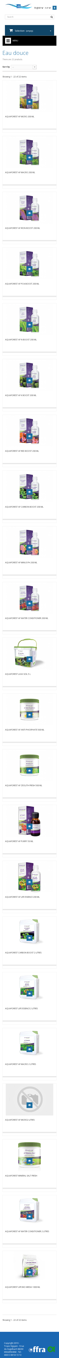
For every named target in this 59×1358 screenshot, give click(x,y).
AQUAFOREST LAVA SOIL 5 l (18, 674)
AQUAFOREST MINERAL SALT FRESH (21, 1175)
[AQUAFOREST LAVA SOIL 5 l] (29, 654)
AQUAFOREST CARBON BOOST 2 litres (23, 952)
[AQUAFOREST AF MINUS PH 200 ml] (29, 542)
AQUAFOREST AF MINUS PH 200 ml (21, 562)
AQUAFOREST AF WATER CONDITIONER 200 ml (26, 618)
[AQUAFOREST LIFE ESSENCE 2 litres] (29, 988)
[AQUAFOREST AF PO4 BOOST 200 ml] (29, 263)
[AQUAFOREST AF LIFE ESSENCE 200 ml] (29, 877)
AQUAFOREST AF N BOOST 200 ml (21, 339)
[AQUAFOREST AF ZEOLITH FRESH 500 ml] (29, 765)
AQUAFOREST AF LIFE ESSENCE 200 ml (22, 897)
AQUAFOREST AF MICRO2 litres (20, 1119)
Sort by (6, 66)
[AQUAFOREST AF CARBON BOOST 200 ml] (29, 486)
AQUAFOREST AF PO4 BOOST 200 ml (22, 283)
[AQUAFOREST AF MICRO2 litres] (29, 1099)
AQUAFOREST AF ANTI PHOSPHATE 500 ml (24, 729)
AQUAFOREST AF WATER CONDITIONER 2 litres (27, 1231)
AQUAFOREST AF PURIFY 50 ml (19, 841)
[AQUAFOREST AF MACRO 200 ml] (29, 152)
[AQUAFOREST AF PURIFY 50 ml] (29, 821)
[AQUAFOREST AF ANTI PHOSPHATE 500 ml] (29, 709)
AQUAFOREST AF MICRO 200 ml (19, 116)
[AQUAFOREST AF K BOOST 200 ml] (29, 375)
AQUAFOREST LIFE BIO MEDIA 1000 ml (22, 1287)
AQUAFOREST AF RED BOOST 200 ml (22, 451)
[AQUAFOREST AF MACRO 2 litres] (29, 1044)
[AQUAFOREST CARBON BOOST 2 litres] (29, 932)
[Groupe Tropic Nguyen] (18, 6)
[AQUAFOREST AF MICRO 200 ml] (29, 96)
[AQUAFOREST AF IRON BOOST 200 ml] (29, 208)
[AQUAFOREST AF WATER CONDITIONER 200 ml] (29, 598)
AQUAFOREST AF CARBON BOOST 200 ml (24, 506)
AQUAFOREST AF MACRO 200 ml (20, 172)
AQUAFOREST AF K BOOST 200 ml (20, 395)
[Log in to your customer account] (54, 8)
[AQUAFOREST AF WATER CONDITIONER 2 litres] (29, 1211)
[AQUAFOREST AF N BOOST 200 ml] (29, 319)
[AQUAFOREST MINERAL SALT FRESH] (29, 1155)
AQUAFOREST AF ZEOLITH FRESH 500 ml (23, 785)
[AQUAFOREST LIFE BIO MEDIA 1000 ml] (29, 1267)
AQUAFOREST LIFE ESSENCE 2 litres (21, 1008)
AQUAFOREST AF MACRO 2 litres (20, 1064)
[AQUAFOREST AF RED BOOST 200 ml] (29, 431)
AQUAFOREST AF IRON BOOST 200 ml (22, 228)
